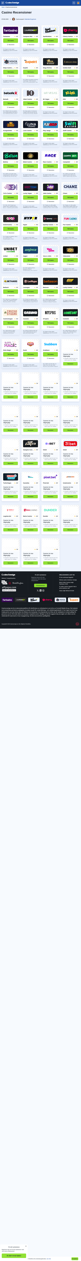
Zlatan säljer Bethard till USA (66, 590)
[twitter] (37, 590)
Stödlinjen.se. (6, 50)
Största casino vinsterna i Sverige (68, 580)
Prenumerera (40, 585)
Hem (3, 7)
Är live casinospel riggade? (66, 577)
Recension (11, 44)
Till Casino (10, 40)
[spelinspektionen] (4, 582)
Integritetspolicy (11, 578)
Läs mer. (49, 1258)
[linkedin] (40, 590)
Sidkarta (4, 578)
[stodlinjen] (17, 584)
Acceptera (75, 1258)
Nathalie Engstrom (26, 19)
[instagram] (43, 590)
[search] (74, 3)
